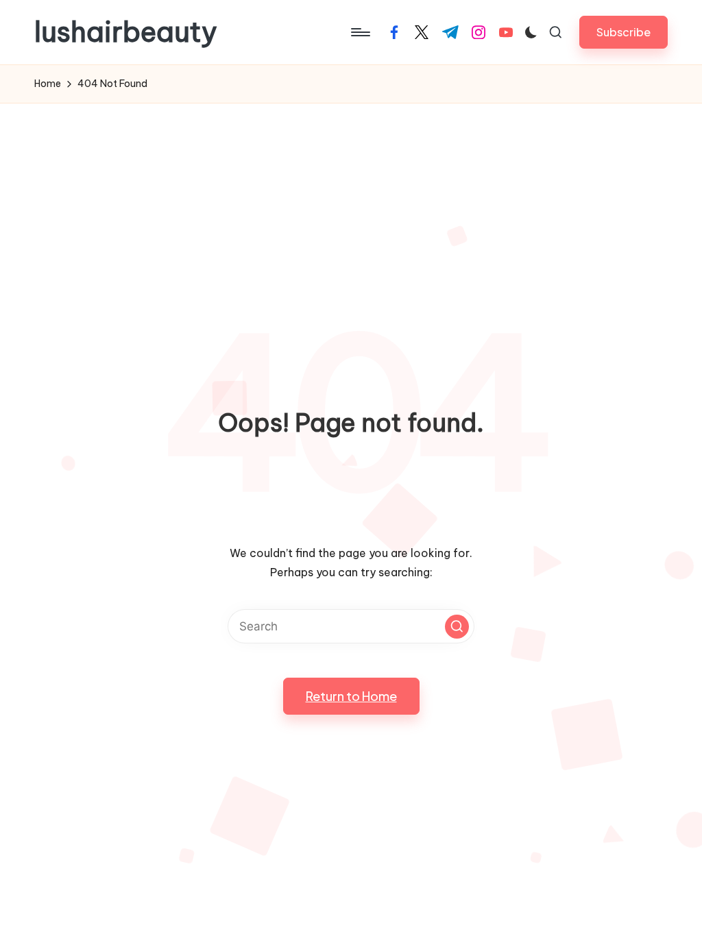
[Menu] (359, 32)
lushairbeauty (125, 32)
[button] (623, 32)
